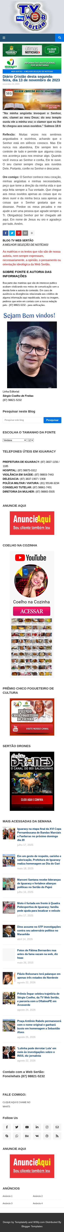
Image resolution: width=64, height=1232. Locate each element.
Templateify (21, 1222)
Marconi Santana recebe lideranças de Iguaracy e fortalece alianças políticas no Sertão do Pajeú (39, 883)
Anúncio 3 (7, 1203)
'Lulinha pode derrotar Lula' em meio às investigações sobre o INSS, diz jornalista (36, 1052)
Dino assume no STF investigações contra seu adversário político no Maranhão (39, 930)
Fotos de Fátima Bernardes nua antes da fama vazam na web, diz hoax (37, 954)
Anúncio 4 (38, 1203)
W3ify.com (39, 1222)
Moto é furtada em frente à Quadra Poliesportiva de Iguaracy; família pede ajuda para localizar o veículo (38, 907)
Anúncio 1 (7, 1196)
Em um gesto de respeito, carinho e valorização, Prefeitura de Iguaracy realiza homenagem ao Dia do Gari (39, 860)
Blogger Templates (32, 1226)
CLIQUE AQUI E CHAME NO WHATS (16, 1104)
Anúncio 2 (38, 1196)
